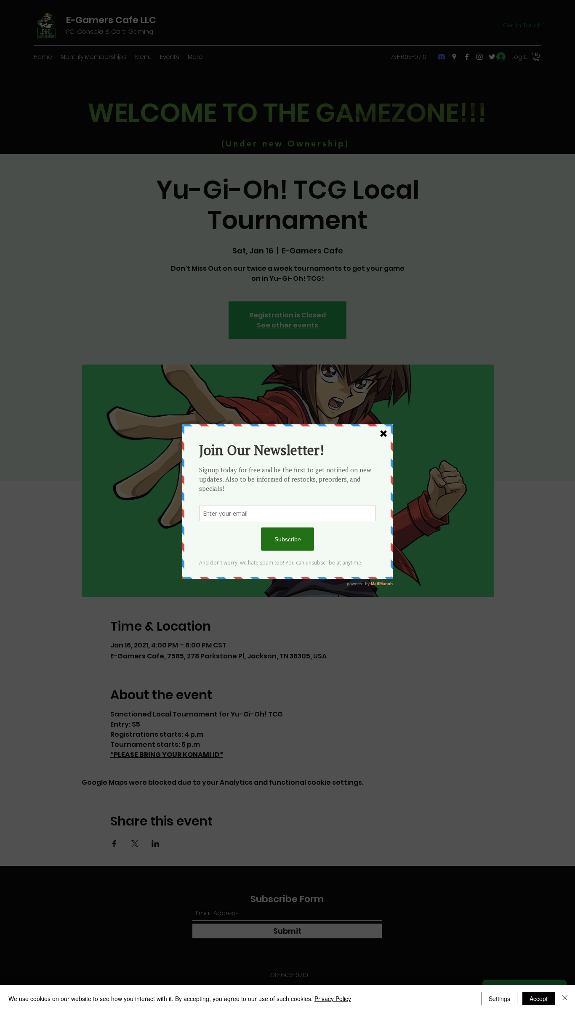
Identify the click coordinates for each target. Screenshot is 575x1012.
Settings (499, 998)
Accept (539, 998)
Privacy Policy (332, 998)
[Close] (565, 998)
